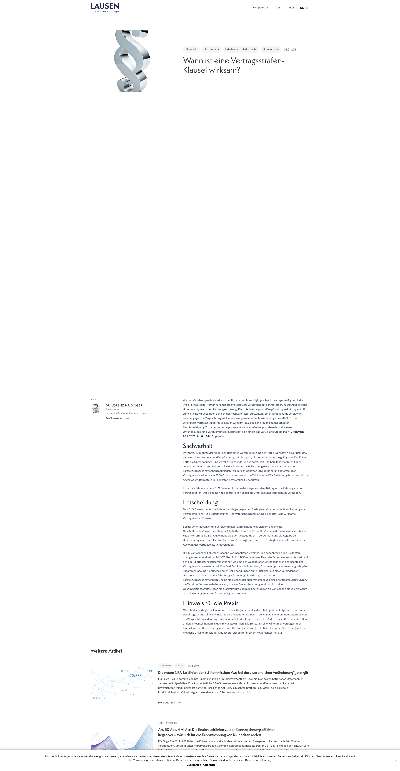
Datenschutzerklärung (258, 760)
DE (302, 8)
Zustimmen (194, 764)
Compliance (165, 665)
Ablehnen (209, 764)
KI (161, 723)
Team (279, 7)
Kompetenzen (261, 7)
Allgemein (191, 49)
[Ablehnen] (396, 760)
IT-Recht (179, 665)
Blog (291, 7)
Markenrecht (211, 49)
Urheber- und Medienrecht (241, 49)
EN (307, 8)
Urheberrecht (271, 49)
